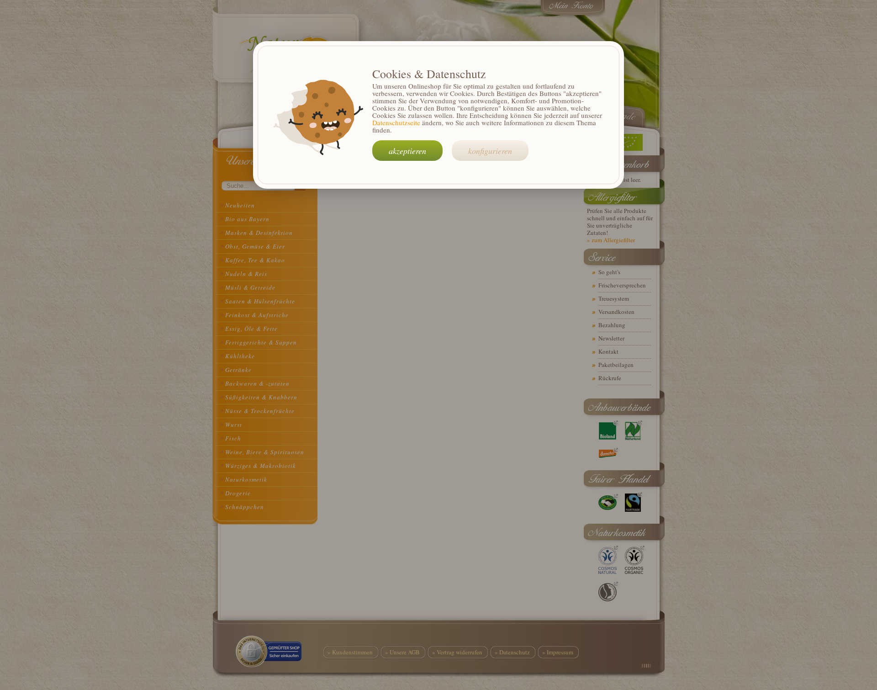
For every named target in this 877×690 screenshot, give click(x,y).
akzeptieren (407, 150)
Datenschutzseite (396, 122)
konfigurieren (490, 150)
